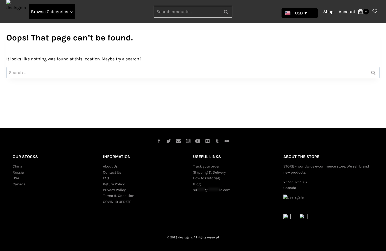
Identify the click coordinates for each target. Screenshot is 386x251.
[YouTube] (198, 141)
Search (227, 11)
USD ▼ (301, 13)
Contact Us (112, 172)
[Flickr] (227, 141)
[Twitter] (169, 141)
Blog (197, 184)
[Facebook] (159, 141)
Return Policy (114, 184)
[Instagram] (188, 141)
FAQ (106, 178)
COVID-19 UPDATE (117, 202)
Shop (328, 11)
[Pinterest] (207, 141)
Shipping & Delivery (209, 172)
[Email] (178, 141)
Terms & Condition (118, 196)
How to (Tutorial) (206, 178)
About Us (110, 166)
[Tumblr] (217, 141)
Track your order (206, 166)
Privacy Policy (114, 190)
